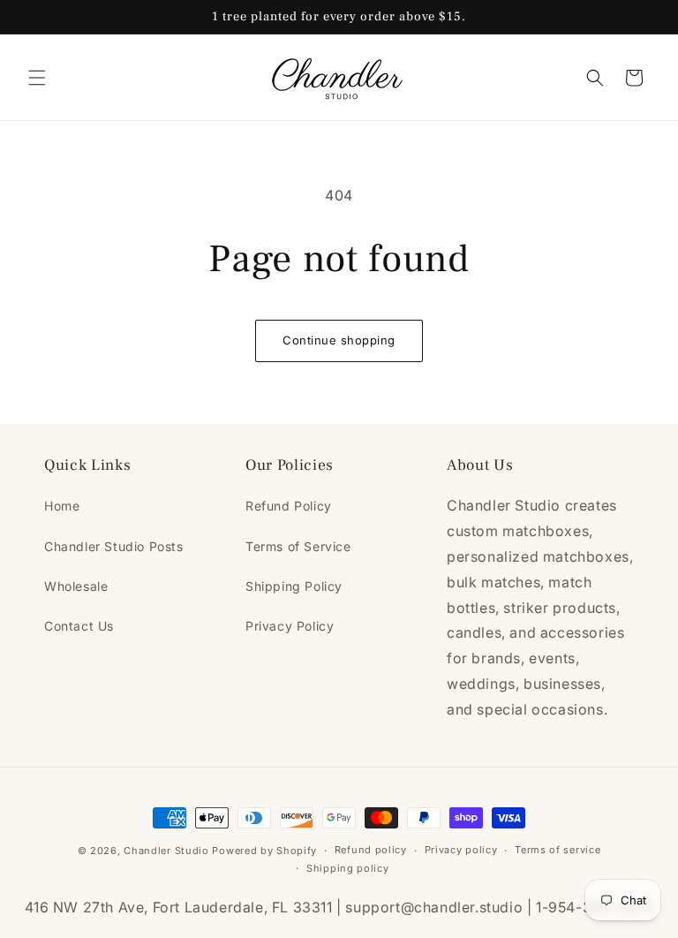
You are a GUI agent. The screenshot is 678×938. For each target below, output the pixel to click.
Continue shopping (339, 340)
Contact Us (79, 625)
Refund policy (371, 849)
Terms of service (557, 849)
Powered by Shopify (264, 850)
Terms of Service (298, 546)
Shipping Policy (294, 586)
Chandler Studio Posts (114, 546)
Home (61, 505)
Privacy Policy (289, 625)
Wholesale (76, 586)
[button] (37, 77)
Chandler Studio (166, 850)
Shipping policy (347, 868)
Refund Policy (288, 505)
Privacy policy (461, 849)
